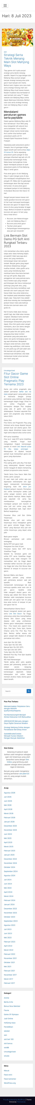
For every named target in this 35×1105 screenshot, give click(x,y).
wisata (6, 1056)
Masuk (6, 1071)
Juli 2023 (7, 929)
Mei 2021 (7, 967)
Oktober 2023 (9, 917)
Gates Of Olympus (11, 1014)
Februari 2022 (9, 954)
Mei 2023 (8, 938)
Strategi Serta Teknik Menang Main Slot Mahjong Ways (16, 60)
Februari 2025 (9, 851)
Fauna (6, 1010)
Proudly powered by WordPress (14, 1100)
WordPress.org (10, 1083)
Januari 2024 (9, 904)
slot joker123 (24, 774)
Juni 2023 (8, 933)
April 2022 (8, 946)
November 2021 (10, 958)
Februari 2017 (9, 983)
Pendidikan (8, 1027)
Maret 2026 (8, 813)
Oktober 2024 (9, 867)
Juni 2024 (8, 884)
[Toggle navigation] (5, 5)
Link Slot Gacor (15, 614)
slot (5, 52)
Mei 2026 (8, 805)
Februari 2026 (9, 818)
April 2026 (8, 809)
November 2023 (10, 913)
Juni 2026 (8, 801)
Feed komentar (10, 1079)
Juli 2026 (7, 797)
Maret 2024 (8, 896)
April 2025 (8, 842)
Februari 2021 (9, 971)
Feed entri (8, 1075)
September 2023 (11, 921)
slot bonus (8, 1043)
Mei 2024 (8, 888)
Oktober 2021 (9, 962)
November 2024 (10, 863)
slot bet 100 (9, 1039)
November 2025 (10, 830)
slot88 (6, 1048)
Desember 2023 (10, 909)
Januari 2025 (9, 855)
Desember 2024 (10, 859)
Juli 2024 (7, 880)
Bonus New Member (12, 1006)
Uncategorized (9, 370)
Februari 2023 (9, 942)
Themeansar (21, 1102)
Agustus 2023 (9, 925)
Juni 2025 (8, 834)
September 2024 (11, 871)
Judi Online (8, 1019)
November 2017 (10, 975)
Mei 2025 (7, 838)
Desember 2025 (10, 826)
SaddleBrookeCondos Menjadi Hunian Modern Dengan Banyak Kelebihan (14, 736)
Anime (6, 998)
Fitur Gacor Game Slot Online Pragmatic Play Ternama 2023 (16, 379)
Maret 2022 (8, 950)
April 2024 (8, 892)
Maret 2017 (8, 979)
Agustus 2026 (9, 793)
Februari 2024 (9, 900)
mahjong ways (9, 1023)
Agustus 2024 (9, 875)
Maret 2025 (8, 847)
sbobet (7, 1031)
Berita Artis (8, 1002)
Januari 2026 (9, 822)
